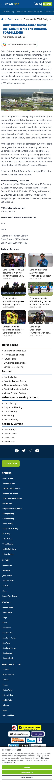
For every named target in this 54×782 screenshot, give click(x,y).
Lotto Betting (10, 403)
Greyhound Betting (13, 407)
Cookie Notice (44, 758)
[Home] (2, 19)
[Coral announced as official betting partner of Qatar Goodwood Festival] (40, 289)
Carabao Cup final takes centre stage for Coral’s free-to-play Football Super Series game (13, 329)
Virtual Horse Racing (13, 366)
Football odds (10, 377)
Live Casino (9, 437)
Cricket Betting (11, 419)
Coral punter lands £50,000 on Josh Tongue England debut (40, 272)
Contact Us (11, 463)
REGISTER (47, 4)
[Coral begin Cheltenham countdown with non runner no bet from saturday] (40, 317)
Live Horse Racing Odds (15, 362)
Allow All (27, 767)
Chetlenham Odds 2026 (15, 350)
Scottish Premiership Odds (17, 389)
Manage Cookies (27, 777)
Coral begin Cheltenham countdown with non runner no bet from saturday (39, 329)
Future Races (10, 358)
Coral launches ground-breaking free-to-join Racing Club (13, 301)
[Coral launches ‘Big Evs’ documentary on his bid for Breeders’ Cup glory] (13, 260)
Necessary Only (27, 772)
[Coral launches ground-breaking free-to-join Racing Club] (13, 289)
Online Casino (10, 433)
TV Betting (9, 415)
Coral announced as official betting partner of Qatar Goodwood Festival (40, 301)
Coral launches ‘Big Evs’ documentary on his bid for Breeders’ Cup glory (13, 272)
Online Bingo (10, 429)
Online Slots (9, 441)
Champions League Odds (16, 385)
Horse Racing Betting (14, 354)
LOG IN (38, 4)
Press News (13, 19)
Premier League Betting (15, 381)
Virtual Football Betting (15, 393)
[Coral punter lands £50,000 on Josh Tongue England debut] (40, 260)
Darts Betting (10, 411)
